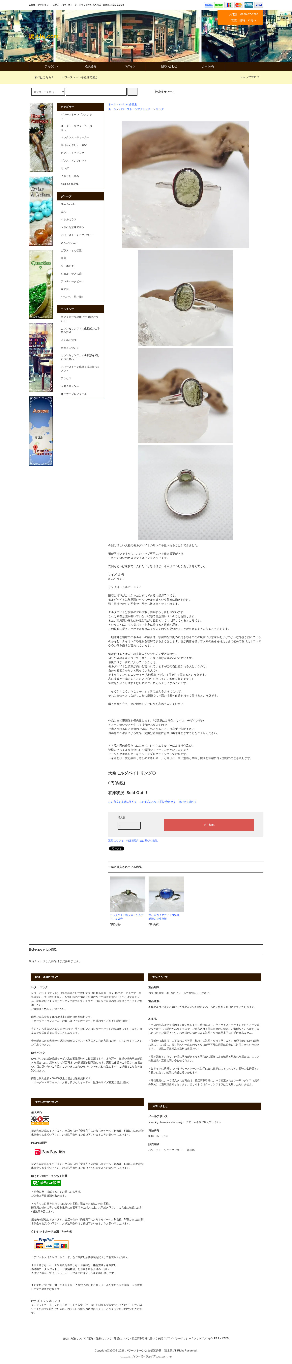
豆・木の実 (67, 266)
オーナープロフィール (74, 394)
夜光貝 (65, 289)
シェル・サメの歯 (71, 273)
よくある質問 (68, 340)
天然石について (70, 347)
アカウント (52, 66)
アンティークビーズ (72, 281)
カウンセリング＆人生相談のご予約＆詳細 (80, 330)
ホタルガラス (68, 219)
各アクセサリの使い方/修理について (79, 319)
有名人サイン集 (70, 386)
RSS (216, 1338)
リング (160, 109)
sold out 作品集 (128, 104)
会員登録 (90, 66)
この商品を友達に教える (122, 801)
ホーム (112, 104)
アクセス (66, 378)
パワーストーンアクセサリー (136, 109)
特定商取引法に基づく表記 (142, 840)
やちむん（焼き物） (72, 296)
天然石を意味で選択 (72, 227)
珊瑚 (63, 258)
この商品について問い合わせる (157, 801)
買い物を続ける (187, 801)
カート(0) (208, 66)
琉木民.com (44, 36)
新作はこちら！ (44, 77)
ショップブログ (249, 77)
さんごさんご (68, 242)
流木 (63, 212)
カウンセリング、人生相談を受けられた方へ (80, 357)
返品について (116, 840)
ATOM (225, 1338)
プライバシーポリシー (178, 1338)
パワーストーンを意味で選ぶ (80, 77)
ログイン (129, 66)
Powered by (125, 1357)
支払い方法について (74, 1338)
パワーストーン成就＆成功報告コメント (80, 369)
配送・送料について (100, 1338)
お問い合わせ (169, 66)
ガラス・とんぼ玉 (71, 250)
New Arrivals (68, 204)
